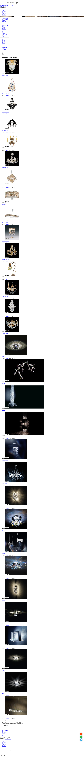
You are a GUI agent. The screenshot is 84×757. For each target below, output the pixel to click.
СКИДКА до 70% (6, 0)
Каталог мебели (5, 9)
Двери (3, 36)
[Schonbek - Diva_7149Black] (12, 128)
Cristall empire (4, 483)
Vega (3, 693)
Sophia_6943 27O (5, 296)
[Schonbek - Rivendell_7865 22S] (12, 257)
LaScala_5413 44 (5, 167)
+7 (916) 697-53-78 (9, 728)
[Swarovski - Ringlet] (16, 668)
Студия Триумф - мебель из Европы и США (7, 5)
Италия (3, 43)
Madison (3, 553)
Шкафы (3, 28)
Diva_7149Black (5, 130)
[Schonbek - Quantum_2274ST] (12, 220)
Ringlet (3, 670)
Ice (2, 530)
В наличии (4, 11)
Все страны (4, 39)
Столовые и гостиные (6, 30)
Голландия (4, 41)
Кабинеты (4, 29)
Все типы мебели (5, 25)
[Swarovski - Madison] (16, 551)
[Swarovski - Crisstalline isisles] (16, 458)
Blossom (3, 383)
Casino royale (4, 436)
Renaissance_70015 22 (5, 241)
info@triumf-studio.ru (18, 728)
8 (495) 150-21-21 (3, 6)
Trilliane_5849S (4, 314)
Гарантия (3, 14)
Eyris (3, 506)
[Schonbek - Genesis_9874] (12, 147)
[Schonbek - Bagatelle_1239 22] (12, 73)
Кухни (3, 26)
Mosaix (3, 600)
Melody (3, 576)
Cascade (3, 410)
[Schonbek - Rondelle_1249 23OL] (12, 276)
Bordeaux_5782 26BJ (5, 93)
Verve (3, 716)
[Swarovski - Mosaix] (16, 598)
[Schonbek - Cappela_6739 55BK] (12, 110)
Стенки (3, 33)
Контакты (4, 15)
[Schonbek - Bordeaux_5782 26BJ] (12, 91)
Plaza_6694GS (4, 204)
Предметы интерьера (5, 31)
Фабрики (3, 10)
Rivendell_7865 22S (5, 259)
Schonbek (3, 48)
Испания (3, 42)
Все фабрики (2, 16)
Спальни (3, 27)
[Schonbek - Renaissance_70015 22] (12, 239)
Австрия (3, 40)
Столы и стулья (4, 34)
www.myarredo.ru (8, 739)
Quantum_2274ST (5, 222)
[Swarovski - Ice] (16, 528)
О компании (4, 13)
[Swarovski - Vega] (16, 691)
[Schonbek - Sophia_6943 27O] (12, 294)
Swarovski (4, 49)
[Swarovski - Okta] (16, 621)
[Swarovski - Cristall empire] (16, 481)
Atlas (3, 356)
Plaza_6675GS (4, 185)
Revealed (3, 646)
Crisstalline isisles (5, 460)
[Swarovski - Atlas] (16, 354)
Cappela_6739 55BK (5, 112)
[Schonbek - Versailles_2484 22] (12, 331)
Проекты (3, 12)
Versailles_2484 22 (5, 333)
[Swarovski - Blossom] (24, 381)
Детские (3, 35)
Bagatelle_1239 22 (5, 75)
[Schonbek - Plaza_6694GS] (12, 202)
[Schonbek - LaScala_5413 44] (12, 165)
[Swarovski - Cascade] (24, 408)
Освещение (4, 32)
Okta (3, 623)
